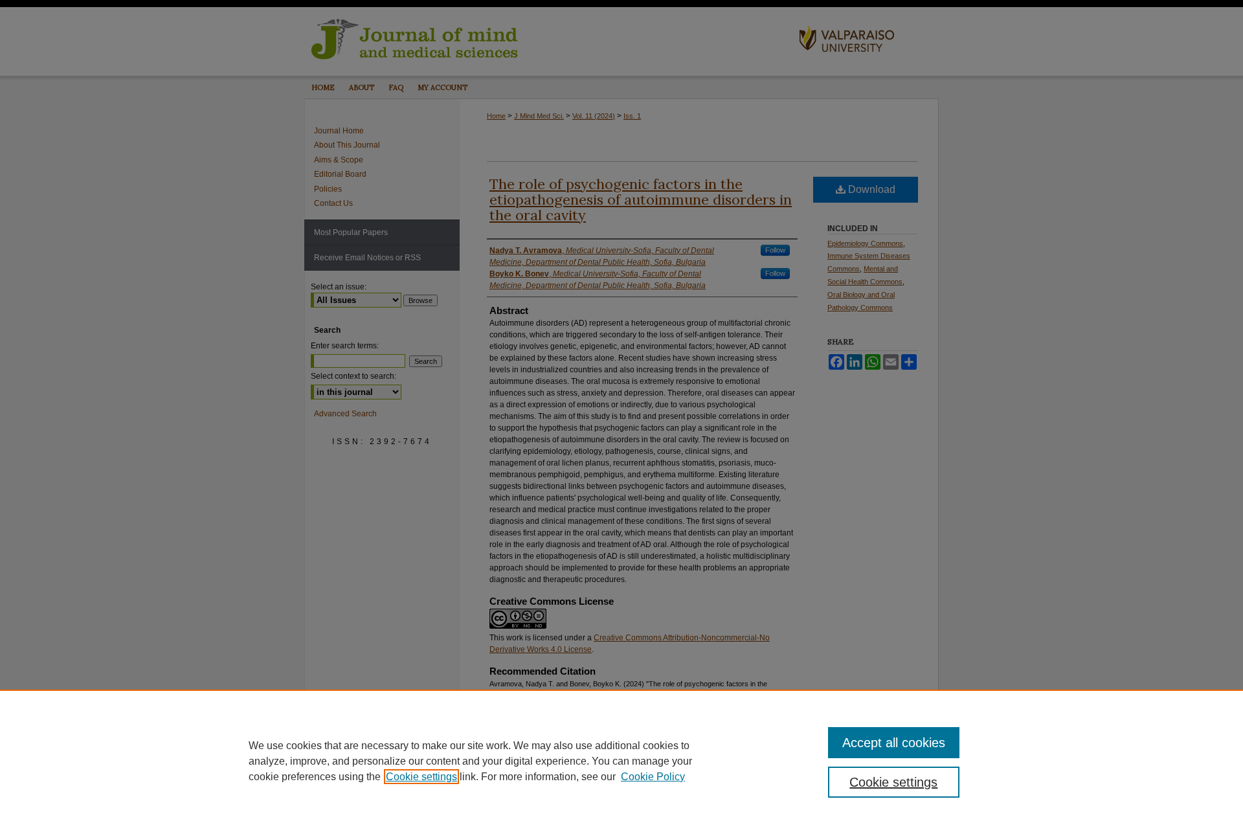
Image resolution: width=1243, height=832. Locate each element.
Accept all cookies (893, 743)
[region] (621, 761)
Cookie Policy (653, 776)
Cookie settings (421, 776)
